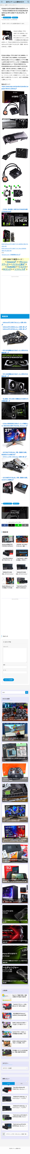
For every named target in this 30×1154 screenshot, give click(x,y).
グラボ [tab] (8, 1083)
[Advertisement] (15, 293)
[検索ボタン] (28, 2)
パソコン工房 (17, 264)
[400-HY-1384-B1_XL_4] (15, 161)
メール (4, 670)
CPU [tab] (21, 1083)
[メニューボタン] (1, 2)
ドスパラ (22, 266)
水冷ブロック (15, 17)
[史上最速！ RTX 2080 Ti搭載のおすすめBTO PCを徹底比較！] (15, 419)
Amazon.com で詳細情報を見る (10, 254)
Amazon (10, 261)
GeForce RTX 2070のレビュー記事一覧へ (14, 329)
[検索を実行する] (26, 692)
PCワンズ (7, 269)
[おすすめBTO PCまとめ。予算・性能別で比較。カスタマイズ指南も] (15, 494)
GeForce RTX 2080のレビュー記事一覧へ (14, 327)
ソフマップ (18, 269)
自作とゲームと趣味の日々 (15, 2)
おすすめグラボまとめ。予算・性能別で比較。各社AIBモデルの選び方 (14, 453)
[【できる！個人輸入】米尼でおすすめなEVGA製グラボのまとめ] (15, 226)
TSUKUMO (11, 266)
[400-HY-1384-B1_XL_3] (12, 205)
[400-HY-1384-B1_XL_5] (12, 183)
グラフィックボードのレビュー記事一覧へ (14, 457)
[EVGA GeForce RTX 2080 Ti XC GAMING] (9, 242)
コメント (5, 646)
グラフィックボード (7, 17)
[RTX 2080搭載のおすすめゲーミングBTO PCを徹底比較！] (15, 394)
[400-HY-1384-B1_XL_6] (15, 145)
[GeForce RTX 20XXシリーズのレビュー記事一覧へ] (15, 346)
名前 (4, 664)
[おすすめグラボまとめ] (15, 473)
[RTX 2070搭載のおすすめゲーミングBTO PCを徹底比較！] (15, 369)
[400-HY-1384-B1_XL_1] (15, 117)
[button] (5, 525)
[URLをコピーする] (25, 525)
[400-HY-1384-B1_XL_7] (15, 129)
